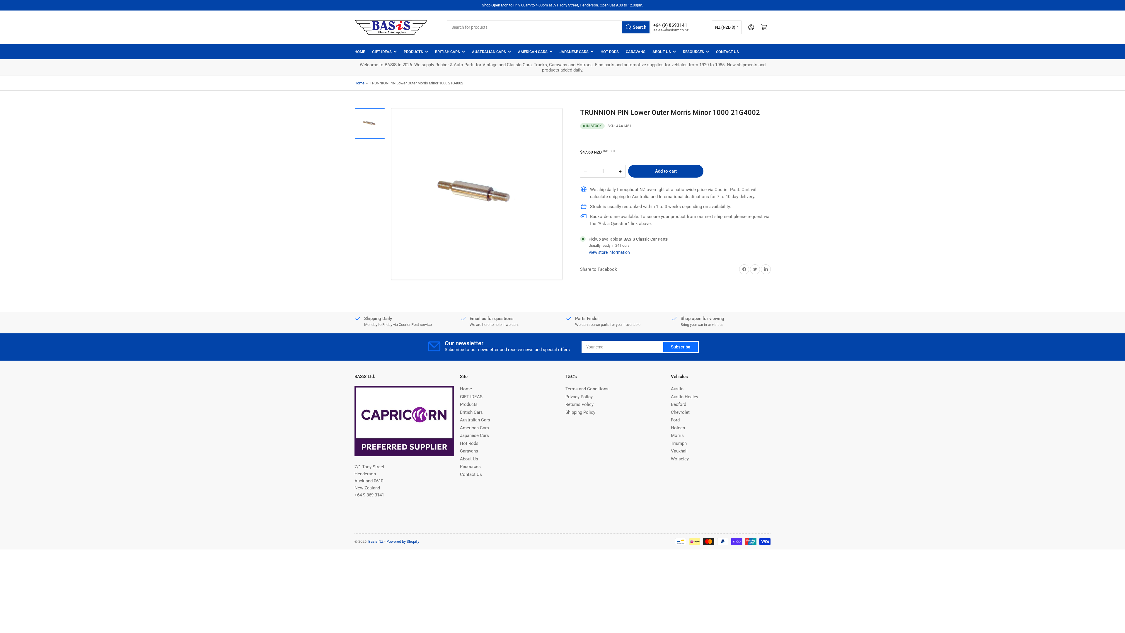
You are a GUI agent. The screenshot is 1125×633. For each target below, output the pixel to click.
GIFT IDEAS (382, 52)
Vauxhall (679, 451)
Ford (675, 420)
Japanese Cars (574, 52)
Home (359, 52)
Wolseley (680, 459)
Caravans (635, 52)
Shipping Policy (580, 412)
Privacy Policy (579, 396)
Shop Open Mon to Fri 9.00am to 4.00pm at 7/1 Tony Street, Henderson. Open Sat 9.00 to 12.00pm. (562, 5)
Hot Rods (610, 52)
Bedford (678, 404)
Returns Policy (579, 404)
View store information (609, 252)
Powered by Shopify (402, 541)
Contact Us (727, 52)
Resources (693, 52)
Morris (677, 435)
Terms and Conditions (586, 389)
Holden (678, 427)
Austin (677, 389)
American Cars (533, 52)
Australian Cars (489, 52)
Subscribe (680, 347)
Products (413, 52)
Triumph (679, 443)
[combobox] (548, 27)
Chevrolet (680, 412)
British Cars (447, 52)
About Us (661, 52)
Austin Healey (684, 396)
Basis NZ (375, 541)
